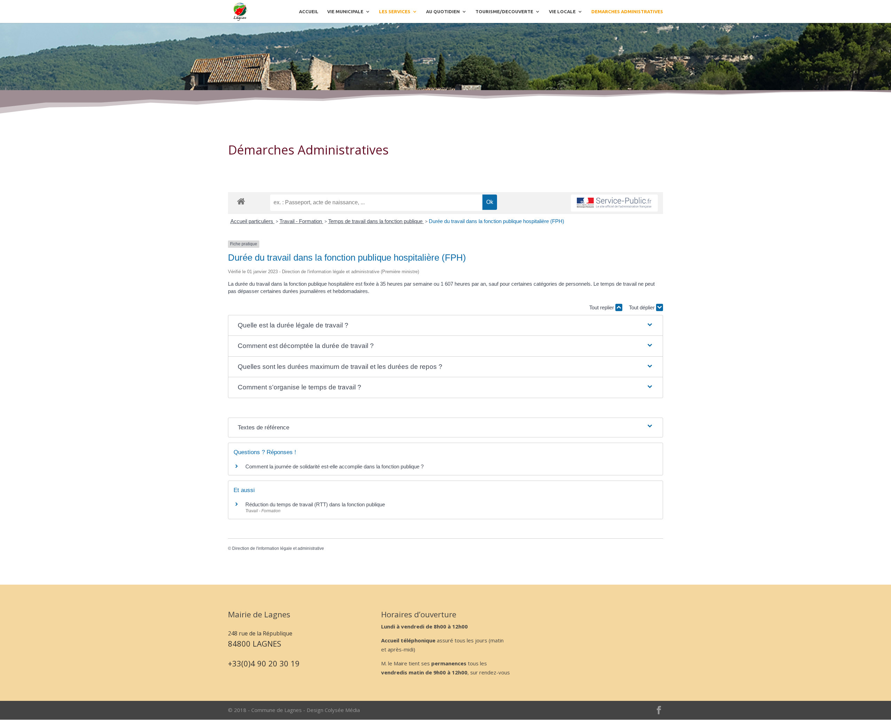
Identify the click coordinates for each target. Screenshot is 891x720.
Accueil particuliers (252, 221)
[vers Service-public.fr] (614, 203)
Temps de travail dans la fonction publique (376, 221)
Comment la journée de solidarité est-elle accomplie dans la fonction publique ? (334, 466)
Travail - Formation (301, 221)
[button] (445, 325)
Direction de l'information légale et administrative (278, 548)
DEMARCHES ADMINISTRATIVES (627, 11)
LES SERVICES (394, 11)
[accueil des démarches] (241, 201)
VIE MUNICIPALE (345, 11)
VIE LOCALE (562, 11)
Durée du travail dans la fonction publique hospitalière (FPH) (496, 221)
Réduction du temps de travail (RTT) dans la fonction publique (315, 504)
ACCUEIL (308, 11)
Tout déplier (642, 307)
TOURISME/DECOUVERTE (504, 11)
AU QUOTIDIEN (443, 11)
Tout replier (602, 307)
